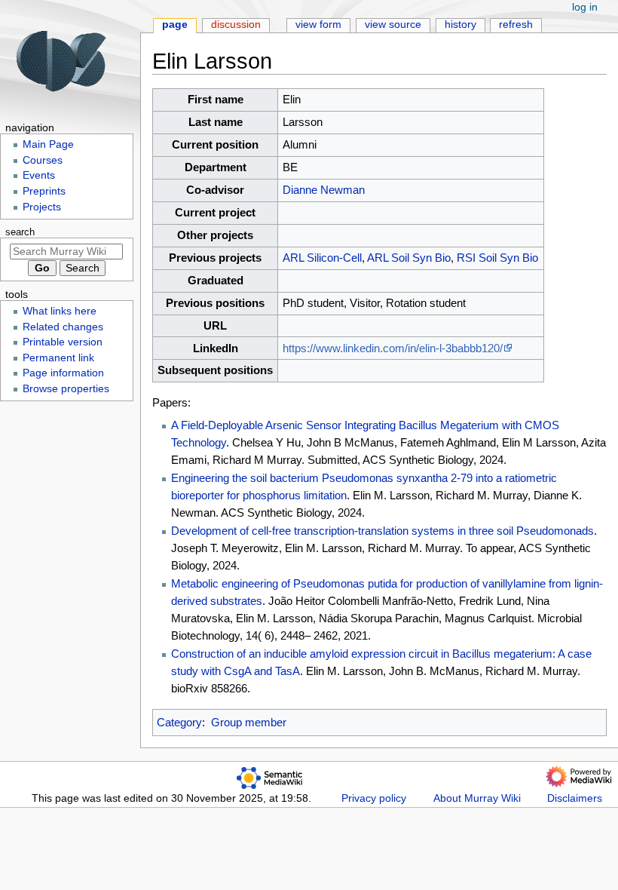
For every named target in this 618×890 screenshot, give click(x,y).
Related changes (63, 327)
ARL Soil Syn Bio (409, 257)
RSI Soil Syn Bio (497, 257)
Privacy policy (373, 798)
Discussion (236, 24)
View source (393, 24)
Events (39, 175)
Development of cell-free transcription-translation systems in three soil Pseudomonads (382, 530)
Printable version (62, 342)
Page (175, 24)
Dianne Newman (324, 189)
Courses (43, 160)
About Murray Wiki (477, 798)
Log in (585, 7)
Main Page (48, 144)
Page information (63, 373)
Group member (248, 722)
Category (179, 722)
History (460, 24)
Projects (42, 207)
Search (20, 232)
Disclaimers (574, 798)
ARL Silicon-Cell (322, 257)
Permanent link (58, 358)
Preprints (44, 191)
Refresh (516, 24)
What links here (59, 311)
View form (318, 24)
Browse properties (66, 388)
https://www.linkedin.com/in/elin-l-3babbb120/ (393, 348)
